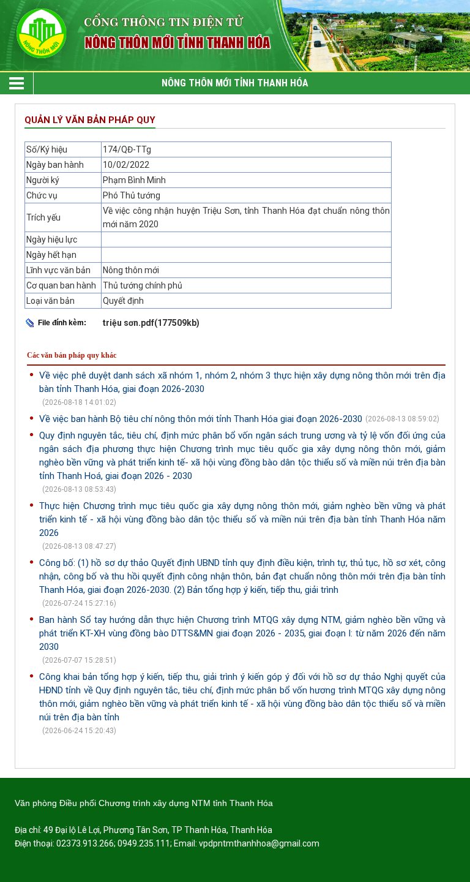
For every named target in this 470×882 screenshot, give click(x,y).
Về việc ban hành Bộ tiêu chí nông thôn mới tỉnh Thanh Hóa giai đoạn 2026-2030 (200, 418)
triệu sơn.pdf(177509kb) (151, 323)
